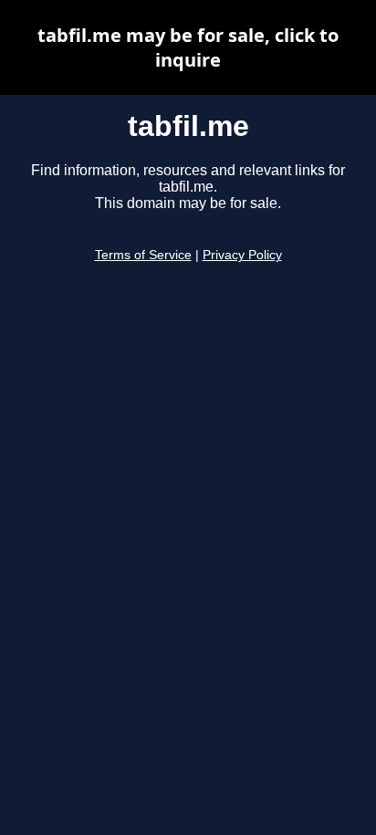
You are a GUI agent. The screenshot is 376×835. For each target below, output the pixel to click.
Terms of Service (143, 255)
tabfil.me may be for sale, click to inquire (188, 47)
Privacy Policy (242, 255)
